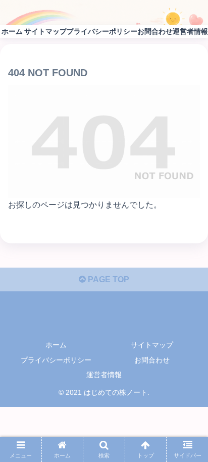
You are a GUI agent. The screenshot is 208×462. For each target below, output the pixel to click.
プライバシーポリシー (56, 360)
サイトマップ (152, 345)
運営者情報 (104, 375)
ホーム (56, 345)
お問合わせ (152, 360)
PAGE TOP (107, 279)
